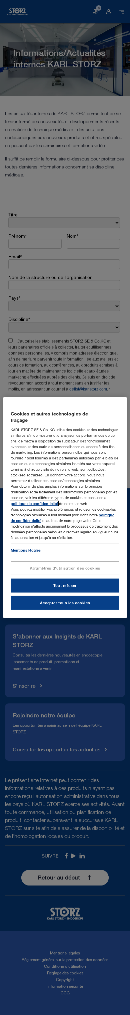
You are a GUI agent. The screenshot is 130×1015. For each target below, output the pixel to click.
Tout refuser (65, 585)
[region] (65, 507)
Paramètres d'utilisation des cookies (65, 568)
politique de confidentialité (34, 503)
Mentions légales (26, 550)
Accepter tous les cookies (65, 603)
